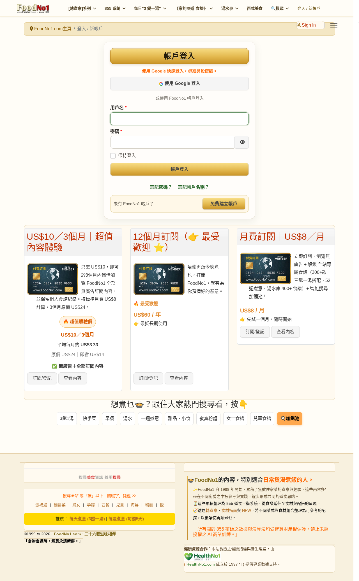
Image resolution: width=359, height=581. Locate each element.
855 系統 (112, 8)
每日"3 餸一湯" (147, 8)
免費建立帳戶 (223, 203)
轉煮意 (211, 510)
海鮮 (135, 505)
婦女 (76, 505)
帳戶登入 (179, 169)
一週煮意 (150, 418)
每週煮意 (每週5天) (126, 518)
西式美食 (255, 8)
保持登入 (127, 155)
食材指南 (229, 510)
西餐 (105, 505)
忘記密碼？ (161, 187)
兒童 (120, 505)
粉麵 (149, 505)
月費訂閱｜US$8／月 (282, 237)
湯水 (127, 418)
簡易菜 (60, 505)
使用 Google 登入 (182, 83)
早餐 (109, 418)
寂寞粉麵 (208, 418)
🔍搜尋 (277, 8)
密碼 (116, 131)
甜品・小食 (179, 418)
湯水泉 (227, 8)
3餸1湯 (67, 418)
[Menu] (333, 25)
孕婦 (91, 505)
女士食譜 (235, 418)
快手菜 (89, 418)
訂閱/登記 (42, 378)
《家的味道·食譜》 (191, 8)
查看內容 (73, 378)
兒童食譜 (262, 418)
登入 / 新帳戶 (308, 8)
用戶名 (118, 107)
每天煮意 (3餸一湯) (87, 518)
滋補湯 (41, 505)
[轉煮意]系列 (79, 8)
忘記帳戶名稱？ (193, 187)
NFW (246, 510)
